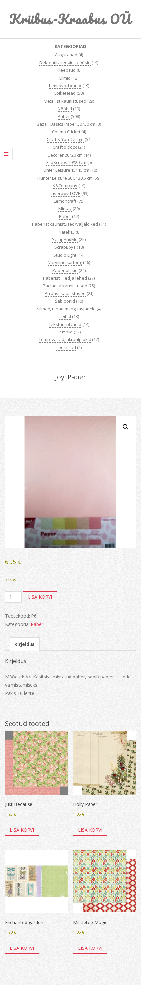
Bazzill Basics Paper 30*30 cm (66, 124)
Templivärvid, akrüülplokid (65, 339)
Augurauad (66, 55)
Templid (65, 332)
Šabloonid (65, 301)
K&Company (65, 185)
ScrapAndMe (65, 239)
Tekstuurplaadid (65, 324)
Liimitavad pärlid (65, 85)
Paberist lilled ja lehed (65, 278)
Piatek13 (66, 232)
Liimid (64, 78)
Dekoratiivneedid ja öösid (65, 62)
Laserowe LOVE (65, 193)
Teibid (65, 316)
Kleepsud (66, 70)
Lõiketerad (65, 93)
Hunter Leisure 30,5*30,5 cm (64, 178)
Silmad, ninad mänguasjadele (66, 309)
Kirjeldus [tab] (24, 644)
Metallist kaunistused (65, 101)
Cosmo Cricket (66, 132)
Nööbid (65, 108)
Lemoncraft (65, 201)
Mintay (65, 208)
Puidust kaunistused (65, 293)
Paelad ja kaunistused (65, 286)
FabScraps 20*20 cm (66, 162)
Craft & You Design (65, 139)
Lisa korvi (40, 597)
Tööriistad (66, 347)
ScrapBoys (65, 247)
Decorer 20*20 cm (65, 155)
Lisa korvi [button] (22, 830)
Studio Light (64, 255)
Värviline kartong (65, 262)
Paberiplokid (65, 270)
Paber (64, 116)
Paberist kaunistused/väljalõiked (65, 224)
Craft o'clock (65, 147)
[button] (125, 427)
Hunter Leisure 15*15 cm (65, 170)
